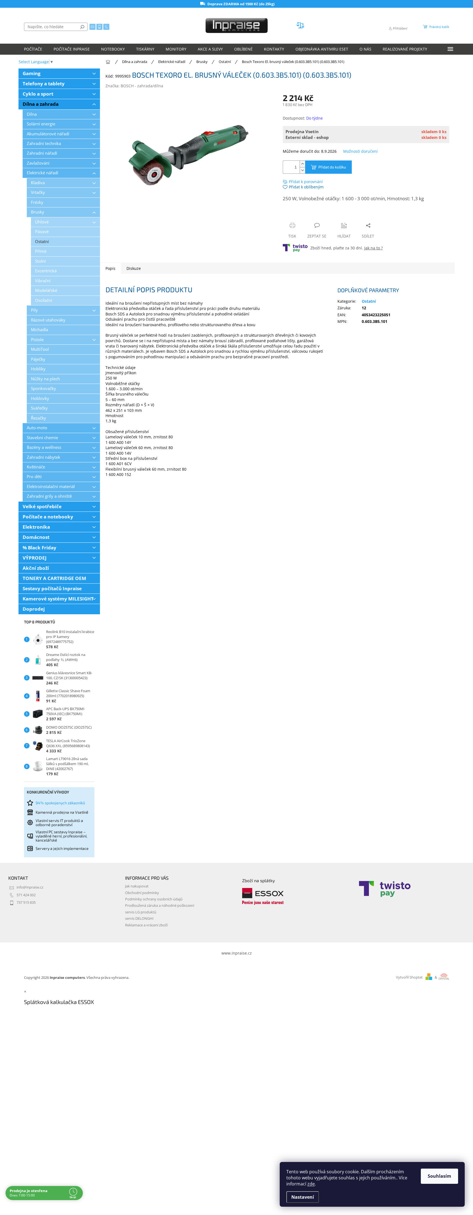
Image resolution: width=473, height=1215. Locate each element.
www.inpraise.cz (236, 953)
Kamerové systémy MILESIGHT (58, 598)
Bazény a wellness (44, 447)
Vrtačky (38, 192)
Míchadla (39, 330)
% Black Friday (39, 547)
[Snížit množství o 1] (302, 170)
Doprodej (34, 609)
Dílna (32, 114)
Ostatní (42, 241)
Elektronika (36, 527)
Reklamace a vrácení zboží (146, 925)
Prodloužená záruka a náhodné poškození (159, 905)
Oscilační (43, 300)
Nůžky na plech (45, 379)
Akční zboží (36, 568)
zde (311, 1184)
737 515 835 (26, 902)
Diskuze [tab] (133, 268)
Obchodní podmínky (142, 892)
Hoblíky (38, 369)
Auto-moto (37, 428)
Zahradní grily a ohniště (49, 496)
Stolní (40, 261)
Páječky (38, 359)
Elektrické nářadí (42, 173)
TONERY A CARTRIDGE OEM (54, 578)
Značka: (134, 85)
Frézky (37, 202)
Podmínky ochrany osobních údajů (154, 899)
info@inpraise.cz (30, 887)
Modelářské (46, 290)
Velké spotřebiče (42, 506)
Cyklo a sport (38, 94)
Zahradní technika (44, 143)
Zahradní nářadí (42, 153)
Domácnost (36, 537)
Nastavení (302, 1197)
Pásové (42, 231)
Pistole (37, 339)
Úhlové (42, 222)
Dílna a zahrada (41, 104)
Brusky (37, 212)
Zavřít (312, 214)
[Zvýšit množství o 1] (302, 164)
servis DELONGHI (139, 918)
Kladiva (38, 183)
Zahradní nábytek (43, 457)
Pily (34, 310)
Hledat (82, 26)
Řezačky (38, 418)
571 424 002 (26, 895)
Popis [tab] (110, 268)
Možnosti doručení (360, 151)
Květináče (36, 467)
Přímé (40, 251)
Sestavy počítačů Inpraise (52, 588)
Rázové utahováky (48, 320)
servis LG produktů (140, 912)
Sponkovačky (43, 388)
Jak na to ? (373, 248)
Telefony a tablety (44, 83)
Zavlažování (38, 163)
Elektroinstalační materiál (51, 486)
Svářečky (39, 408)
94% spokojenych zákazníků (60, 803)
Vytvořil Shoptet (409, 977)
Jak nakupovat (137, 886)
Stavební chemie (42, 438)
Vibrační (43, 281)
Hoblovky (40, 398)
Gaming (32, 73)
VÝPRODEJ (35, 558)
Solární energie (41, 124)
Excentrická (46, 271)
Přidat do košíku (332, 167)
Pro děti (34, 476)
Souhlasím (439, 1176)
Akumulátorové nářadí (48, 134)
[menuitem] (33, 49)
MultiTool (40, 349)
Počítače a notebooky (48, 516)
